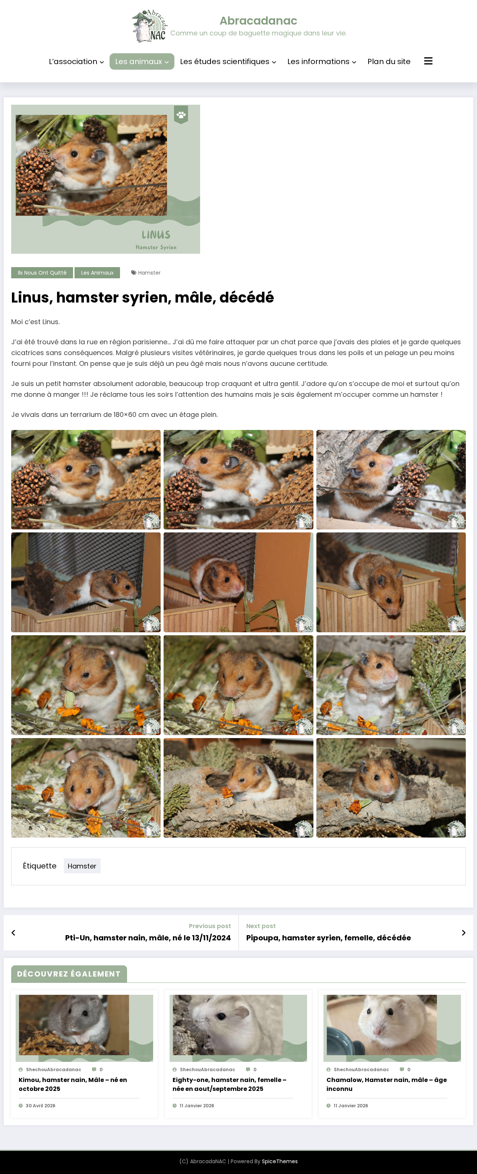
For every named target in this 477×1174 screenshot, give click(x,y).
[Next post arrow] (463, 933)
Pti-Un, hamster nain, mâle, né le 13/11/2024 (148, 938)
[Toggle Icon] (427, 61)
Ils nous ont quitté (42, 272)
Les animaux (138, 61)
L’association (73, 61)
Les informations (318, 61)
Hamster (149, 272)
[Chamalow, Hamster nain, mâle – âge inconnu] (392, 1028)
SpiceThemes (280, 1161)
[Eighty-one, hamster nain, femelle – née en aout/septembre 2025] (238, 1028)
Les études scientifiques (224, 61)
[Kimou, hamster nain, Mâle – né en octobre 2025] (84, 1028)
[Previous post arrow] (13, 933)
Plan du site (389, 61)
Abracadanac (258, 21)
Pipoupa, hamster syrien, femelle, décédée (328, 938)
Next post (261, 926)
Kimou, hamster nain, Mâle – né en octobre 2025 (73, 1084)
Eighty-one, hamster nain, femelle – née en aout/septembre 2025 (230, 1084)
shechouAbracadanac (53, 1069)
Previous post (210, 926)
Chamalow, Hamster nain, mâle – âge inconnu (386, 1084)
